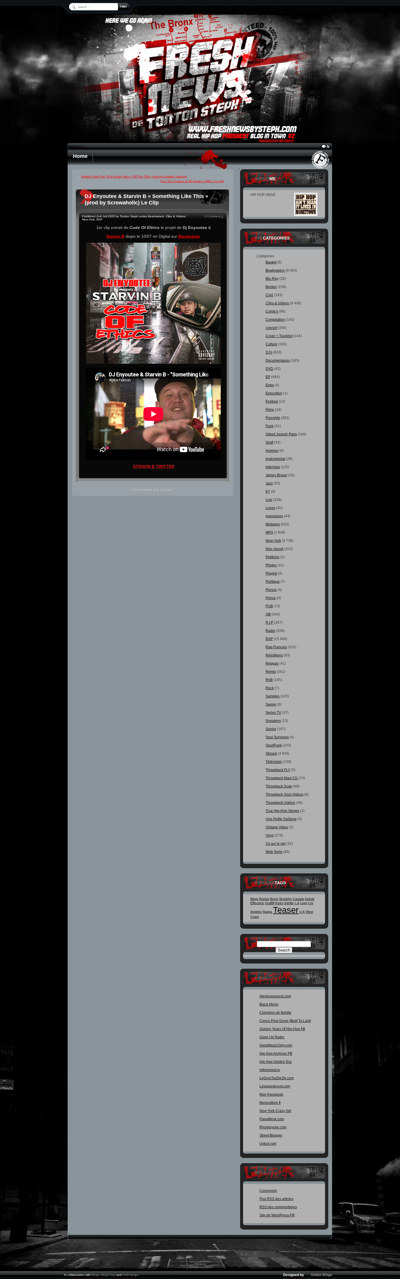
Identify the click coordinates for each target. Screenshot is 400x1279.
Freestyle (273, 418)
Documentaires (278, 360)
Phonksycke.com (272, 1127)
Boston (271, 287)
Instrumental (275, 459)
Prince (271, 598)
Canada (298, 899)
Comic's (272, 311)
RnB (269, 680)
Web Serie (274, 852)
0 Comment (212, 216)
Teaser (286, 910)
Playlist (271, 573)
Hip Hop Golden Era (275, 1062)
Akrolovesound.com (275, 996)
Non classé (274, 549)
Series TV (273, 713)
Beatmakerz (156, 216)
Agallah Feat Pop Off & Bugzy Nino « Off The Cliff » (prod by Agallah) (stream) (134, 176)
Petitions (272, 557)
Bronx (274, 899)
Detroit (309, 899)
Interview (273, 467)
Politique (273, 582)
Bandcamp (189, 236)
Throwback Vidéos (280, 803)
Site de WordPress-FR (277, 1215)
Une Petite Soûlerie (281, 819)
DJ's (269, 352)
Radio (270, 631)
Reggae (272, 663)
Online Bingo (321, 1275)
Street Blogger (270, 1135)
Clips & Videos (175, 216)
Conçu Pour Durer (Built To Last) (285, 1021)
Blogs (254, 899)
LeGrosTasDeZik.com (276, 1078)
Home (80, 156)
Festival (272, 401)
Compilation (275, 320)
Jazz (269, 483)
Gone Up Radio (271, 1037)
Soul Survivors (277, 737)
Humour (272, 451)
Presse (271, 590)
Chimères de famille (275, 1013)
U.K (302, 911)
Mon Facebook (271, 1094)
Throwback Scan (279, 786)
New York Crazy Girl (275, 1111)
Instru (279, 903)
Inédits (289, 903)
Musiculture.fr (270, 1103)
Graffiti (269, 903)
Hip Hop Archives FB (275, 1054)
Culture (271, 344)
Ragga (267, 911)
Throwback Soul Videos (284, 794)
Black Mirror (268, 1004)
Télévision (274, 762)
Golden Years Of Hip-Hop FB (282, 1029)
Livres (270, 508)
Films (270, 410)
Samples (273, 696)
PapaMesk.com (271, 1119)
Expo (270, 385)
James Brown (276, 475)
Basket (271, 262)
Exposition (274, 393)
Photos (271, 565)
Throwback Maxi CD (282, 778)
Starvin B (115, 236)
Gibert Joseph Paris (281, 434)
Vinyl (269, 835)
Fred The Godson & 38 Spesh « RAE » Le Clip (192, 181)
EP (268, 377)
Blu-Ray (272, 279)
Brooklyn (285, 899)
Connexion (268, 1191)
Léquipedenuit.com (274, 1086)
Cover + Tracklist (279, 336)
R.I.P (269, 622)
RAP (99, 219)
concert (271, 328)
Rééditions (274, 655)
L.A (297, 903)
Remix (271, 672)
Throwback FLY (278, 770)
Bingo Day (108, 1274)
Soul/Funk (274, 745)
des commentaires (278, 1207)
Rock (270, 688)
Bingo (96, 1274)
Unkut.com (267, 1144)
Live (269, 500)
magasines (274, 516)
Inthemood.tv (269, 1070)
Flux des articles (276, 1199)
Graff (269, 442)
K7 (268, 491)
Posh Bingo (130, 1274)
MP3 (269, 532)
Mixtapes (273, 524)
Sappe (271, 704)
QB (268, 614)
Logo (303, 903)
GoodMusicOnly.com (275, 1045)
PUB (269, 606)
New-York (88, 219)
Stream (271, 753)
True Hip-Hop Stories (282, 811)
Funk (269, 426)
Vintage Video (277, 827)
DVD (269, 369)
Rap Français (276, 647)
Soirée (271, 729)
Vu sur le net (276, 844)
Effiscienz (257, 903)
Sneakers (273, 721)
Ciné (269, 295)
